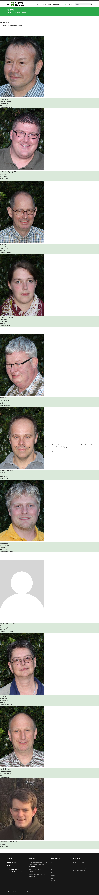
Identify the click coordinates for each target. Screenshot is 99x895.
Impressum (56, 451)
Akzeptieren (4, 449)
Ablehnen (12, 449)
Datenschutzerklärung (46, 451)
